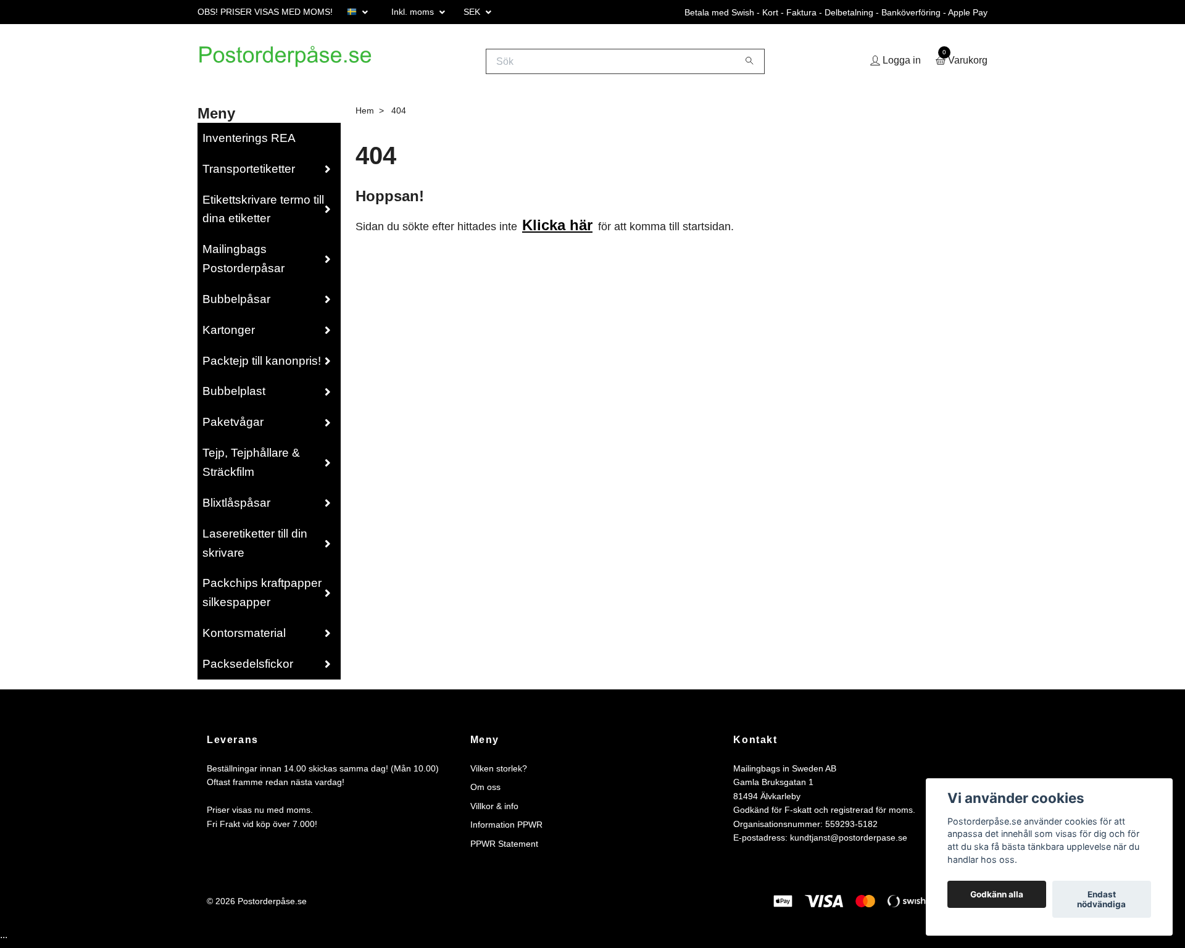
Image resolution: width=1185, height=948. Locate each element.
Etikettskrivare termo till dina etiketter (263, 214)
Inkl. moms (413, 12)
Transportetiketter (248, 173)
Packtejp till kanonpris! (261, 365)
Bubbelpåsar (236, 303)
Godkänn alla (996, 894)
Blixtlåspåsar (236, 507)
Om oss (485, 792)
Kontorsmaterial (244, 637)
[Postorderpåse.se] (300, 63)
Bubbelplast (233, 395)
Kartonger (228, 334)
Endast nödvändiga (1101, 899)
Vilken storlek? (498, 773)
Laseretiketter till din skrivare (254, 547)
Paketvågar (233, 426)
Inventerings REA (249, 142)
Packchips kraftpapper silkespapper (262, 597)
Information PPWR (506, 829)
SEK (473, 12)
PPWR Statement (504, 848)
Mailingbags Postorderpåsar (243, 263)
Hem (365, 115)
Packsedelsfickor (247, 668)
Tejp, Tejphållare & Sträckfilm (251, 467)
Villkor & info (494, 810)
